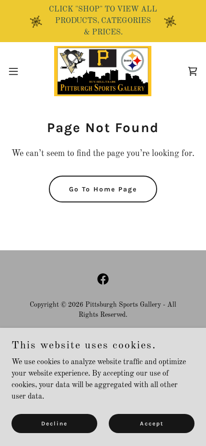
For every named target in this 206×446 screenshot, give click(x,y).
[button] (19, 71)
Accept (152, 423)
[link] (102, 71)
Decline (54, 423)
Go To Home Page (103, 189)
